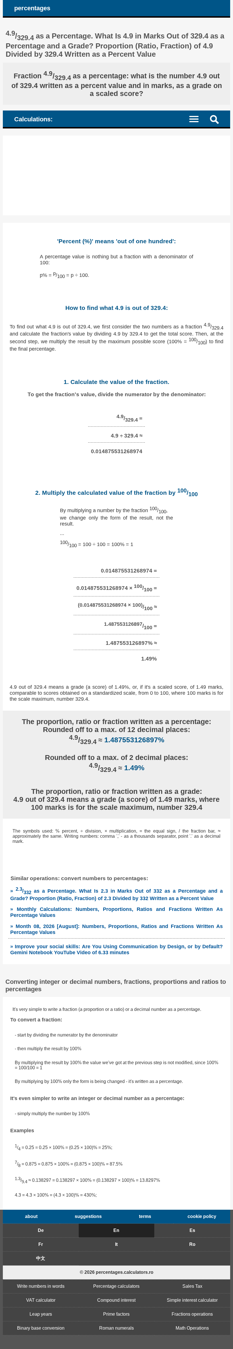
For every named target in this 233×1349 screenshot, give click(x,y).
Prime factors (116, 1314)
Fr (40, 1244)
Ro (192, 1244)
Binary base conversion (41, 1328)
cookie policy (202, 1216)
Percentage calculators (116, 1286)
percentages (32, 8)
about (31, 1216)
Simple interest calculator (192, 1300)
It (116, 1244)
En (116, 1230)
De (41, 1230)
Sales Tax (192, 1286)
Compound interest (116, 1300)
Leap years (41, 1314)
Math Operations (192, 1328)
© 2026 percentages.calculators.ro (116, 1272)
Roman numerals (116, 1328)
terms (145, 1216)
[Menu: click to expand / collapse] (197, 119)
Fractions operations (192, 1314)
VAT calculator (40, 1300)
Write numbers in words (41, 1286)
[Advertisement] (116, 175)
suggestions (88, 1216)
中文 (40, 1258)
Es (192, 1230)
